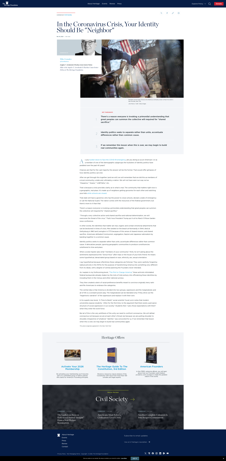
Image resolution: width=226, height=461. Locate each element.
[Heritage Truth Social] (149, 453)
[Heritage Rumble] (164, 453)
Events (104, 4)
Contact (65, 447)
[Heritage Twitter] (145, 453)
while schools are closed (96, 193)
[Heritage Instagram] (156, 453)
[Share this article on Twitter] (161, 13)
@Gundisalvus (64, 61)
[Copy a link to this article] (173, 13)
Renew (112, 4)
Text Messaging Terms (73, 454)
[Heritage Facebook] (153, 453)
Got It (135, 458)
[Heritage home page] (58, 435)
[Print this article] (178, 13)
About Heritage (93, 4)
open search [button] (209, 4)
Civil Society (68, 15)
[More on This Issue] (132, 398)
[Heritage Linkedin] (160, 453)
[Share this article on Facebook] (167, 13)
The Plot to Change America (121, 272)
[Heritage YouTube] (168, 453)
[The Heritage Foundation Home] (10, 4)
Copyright (84, 454)
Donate (219, 4)
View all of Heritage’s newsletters (135, 442)
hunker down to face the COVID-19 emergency (107, 160)
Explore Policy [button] (197, 4)
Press (119, 4)
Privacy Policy (61, 454)
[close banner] (223, 458)
